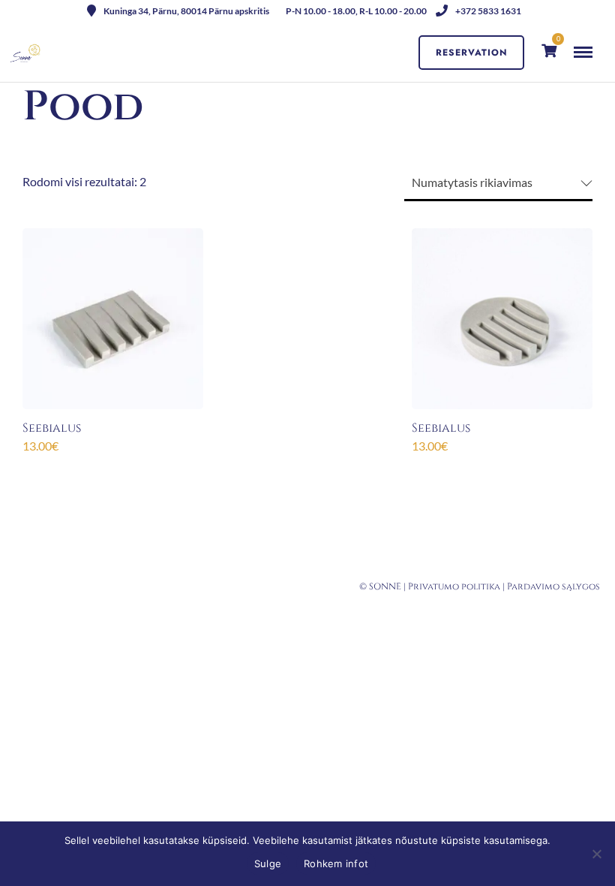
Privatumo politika (454, 586)
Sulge (267, 863)
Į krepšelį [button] (112, 471)
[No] (596, 853)
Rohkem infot (336, 863)
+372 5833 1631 (488, 11)
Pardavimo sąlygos (553, 586)
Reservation (472, 52)
